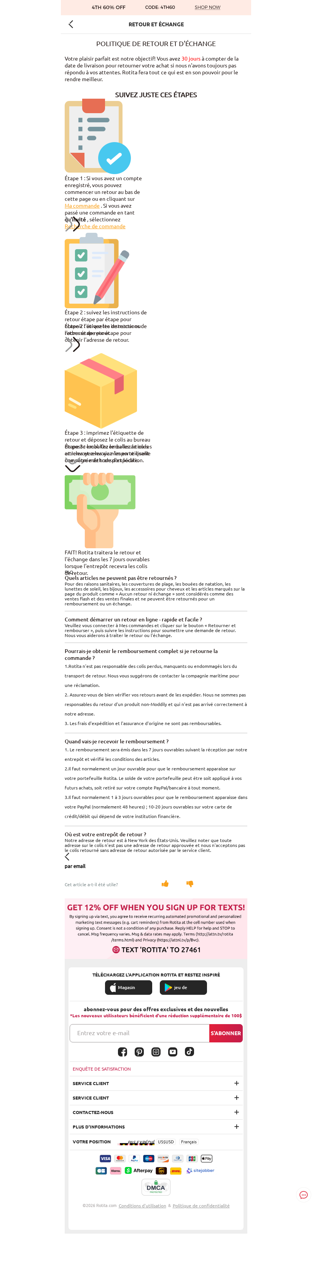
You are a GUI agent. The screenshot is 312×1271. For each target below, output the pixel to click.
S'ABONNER (226, 1033)
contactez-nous (93, 1112)
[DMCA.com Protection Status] (156, 1187)
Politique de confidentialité (201, 1205)
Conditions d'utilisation (142, 1205)
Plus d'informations (99, 1126)
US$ (162, 1142)
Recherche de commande (95, 226)
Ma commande (82, 206)
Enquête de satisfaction (102, 1068)
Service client (91, 1083)
